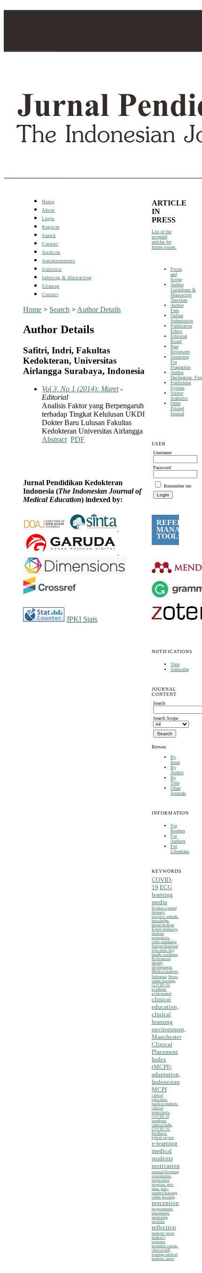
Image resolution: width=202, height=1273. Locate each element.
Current (50, 243)
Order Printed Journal (177, 408)
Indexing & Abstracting (66, 277)
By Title (175, 780)
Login (48, 218)
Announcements (58, 260)
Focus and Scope (176, 274)
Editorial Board (179, 339)
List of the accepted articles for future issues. (164, 239)
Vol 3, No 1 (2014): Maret (80, 389)
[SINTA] (118, 528)
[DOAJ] (46, 528)
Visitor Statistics (179, 395)
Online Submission (182, 318)
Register (50, 226)
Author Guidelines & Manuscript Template (183, 292)
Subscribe (180, 669)
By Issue (175, 760)
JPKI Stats (81, 619)
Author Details (99, 309)
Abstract (54, 439)
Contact (50, 294)
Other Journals (178, 790)
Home (48, 201)
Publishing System (181, 385)
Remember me (177, 485)
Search (48, 235)
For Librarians (180, 849)
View (175, 664)
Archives (51, 252)
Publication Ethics (181, 328)
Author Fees (177, 308)
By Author (177, 770)
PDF (77, 439)
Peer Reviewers (180, 349)
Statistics (52, 269)
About (48, 210)
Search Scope (165, 718)
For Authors (178, 838)
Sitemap (50, 286)
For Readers (178, 828)
